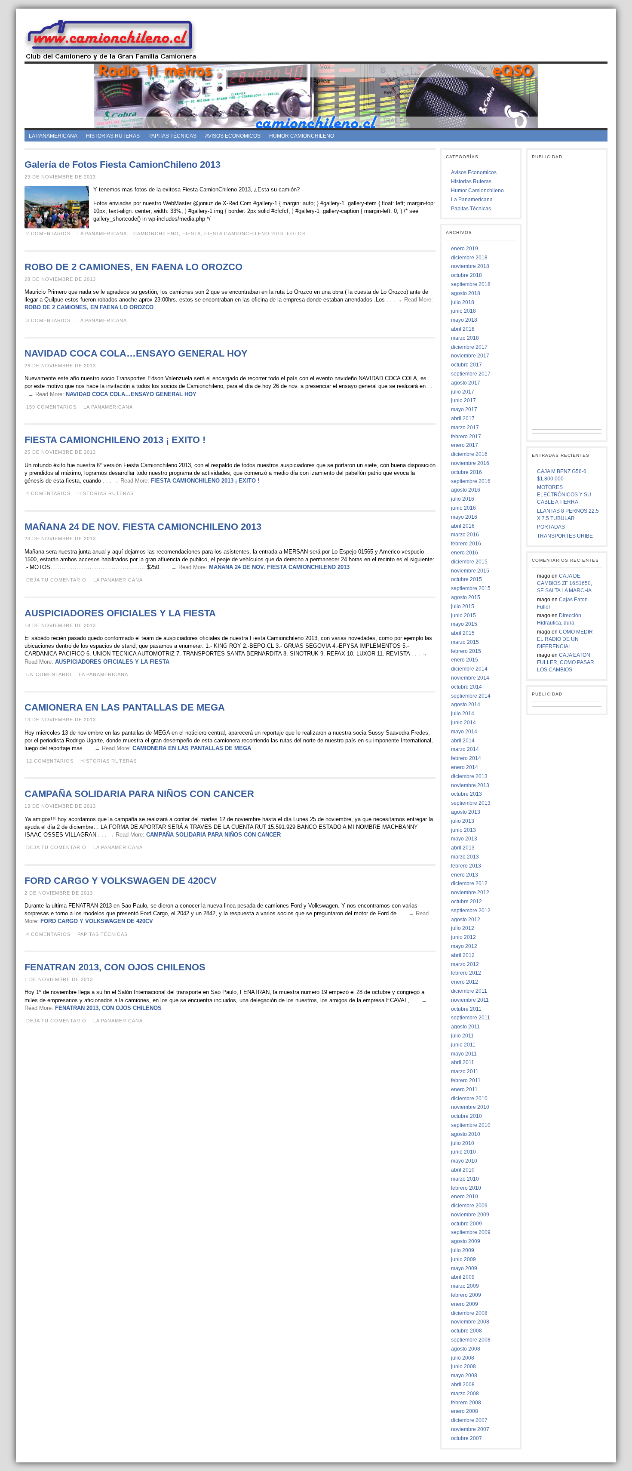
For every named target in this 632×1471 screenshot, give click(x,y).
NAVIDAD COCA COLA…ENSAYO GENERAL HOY (136, 353)
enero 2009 (464, 1304)
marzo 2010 (465, 1179)
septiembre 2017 (471, 374)
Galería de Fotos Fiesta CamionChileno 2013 (123, 164)
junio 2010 (463, 1152)
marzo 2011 (465, 1071)
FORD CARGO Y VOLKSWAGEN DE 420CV (121, 880)
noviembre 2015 (470, 571)
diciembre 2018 (469, 258)
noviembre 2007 (470, 1429)
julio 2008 (462, 1358)
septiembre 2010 (471, 1125)
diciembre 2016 (469, 454)
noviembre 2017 (470, 356)
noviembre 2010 (470, 1107)
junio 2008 (463, 1366)
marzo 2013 (465, 857)
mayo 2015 (464, 624)
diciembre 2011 (469, 991)
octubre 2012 (466, 902)
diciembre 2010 (469, 1099)
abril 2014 (463, 741)
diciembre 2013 (469, 776)
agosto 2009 (465, 1241)
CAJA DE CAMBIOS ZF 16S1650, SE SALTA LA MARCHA (564, 583)
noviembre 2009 (470, 1215)
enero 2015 (464, 660)
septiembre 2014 (471, 696)
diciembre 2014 (469, 669)
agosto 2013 (465, 812)
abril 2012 (463, 955)
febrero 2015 (466, 651)
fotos (296, 233)
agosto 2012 (465, 920)
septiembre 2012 (471, 911)
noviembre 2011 (470, 1000)
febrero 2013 (466, 866)
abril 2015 (463, 633)
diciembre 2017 (469, 347)
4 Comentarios (48, 493)
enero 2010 (464, 1197)
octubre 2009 (466, 1224)
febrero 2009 (466, 1295)
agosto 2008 (465, 1349)
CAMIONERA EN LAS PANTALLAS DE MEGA (125, 707)
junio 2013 (463, 830)
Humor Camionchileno (301, 136)
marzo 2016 (465, 535)
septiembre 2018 (471, 284)
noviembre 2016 (470, 463)
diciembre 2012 (469, 883)
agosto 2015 (465, 597)
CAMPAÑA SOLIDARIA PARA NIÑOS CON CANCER (139, 793)
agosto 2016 (465, 490)
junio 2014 (463, 723)
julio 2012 (462, 928)
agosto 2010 (465, 1134)
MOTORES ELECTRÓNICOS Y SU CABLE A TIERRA (564, 494)
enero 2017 (464, 445)
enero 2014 (464, 767)
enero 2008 (464, 1411)
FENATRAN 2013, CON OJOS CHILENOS (115, 967)
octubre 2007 (466, 1438)
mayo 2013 (464, 839)
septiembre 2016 (471, 481)
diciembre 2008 (469, 1313)
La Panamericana (53, 136)
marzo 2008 (465, 1394)
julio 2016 (462, 499)
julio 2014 (462, 714)
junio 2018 (463, 311)
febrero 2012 (466, 973)
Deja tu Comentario (56, 579)
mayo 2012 (464, 946)
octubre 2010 (466, 1116)
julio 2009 (462, 1250)
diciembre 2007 (469, 1420)
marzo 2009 (465, 1286)
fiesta (191, 233)
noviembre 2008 (470, 1322)
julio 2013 (462, 821)
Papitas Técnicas (172, 136)
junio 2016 (463, 508)
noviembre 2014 (470, 678)
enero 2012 (464, 982)
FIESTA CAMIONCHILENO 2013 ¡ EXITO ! (115, 439)
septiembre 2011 (470, 1018)
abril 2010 (463, 1170)
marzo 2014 (465, 749)
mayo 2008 (464, 1376)
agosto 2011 (465, 1027)
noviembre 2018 (470, 266)
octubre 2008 (466, 1331)
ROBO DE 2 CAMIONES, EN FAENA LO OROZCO (133, 267)
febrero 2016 (466, 544)
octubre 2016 (466, 472)
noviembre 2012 (470, 892)
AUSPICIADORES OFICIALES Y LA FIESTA (120, 613)
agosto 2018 (465, 293)
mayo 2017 (464, 409)
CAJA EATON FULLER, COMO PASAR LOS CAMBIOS (565, 662)
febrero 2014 (466, 758)
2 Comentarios (48, 233)
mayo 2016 (464, 517)
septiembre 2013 (471, 803)
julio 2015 (462, 606)
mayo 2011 (464, 1054)
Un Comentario (49, 674)
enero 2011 (464, 1089)
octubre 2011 (466, 1009)
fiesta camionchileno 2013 (243, 233)
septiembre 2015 (471, 588)
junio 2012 (463, 937)
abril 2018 (463, 329)
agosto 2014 (465, 705)
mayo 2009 (464, 1268)
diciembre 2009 (469, 1206)
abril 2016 (463, 526)
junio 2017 (463, 400)
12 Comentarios (50, 760)
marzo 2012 (465, 964)
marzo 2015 (465, 642)
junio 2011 (463, 1045)
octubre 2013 (466, 794)
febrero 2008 (466, 1403)
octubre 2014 (466, 687)
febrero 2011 (466, 1080)
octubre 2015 (466, 579)
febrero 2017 (466, 437)
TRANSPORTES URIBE (565, 536)
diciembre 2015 (469, 562)
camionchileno (156, 233)
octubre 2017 (466, 365)
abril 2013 (463, 848)
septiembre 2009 (471, 1232)
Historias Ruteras (113, 136)
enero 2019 (464, 249)
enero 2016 (464, 553)
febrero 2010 (466, 1188)
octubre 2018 (466, 275)
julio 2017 (462, 392)
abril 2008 (463, 1385)
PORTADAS (551, 527)
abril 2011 (462, 1062)
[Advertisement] (409, 38)
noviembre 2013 (470, 785)
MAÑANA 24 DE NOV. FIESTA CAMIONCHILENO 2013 (143, 526)
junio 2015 (463, 615)
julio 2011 (462, 1036)
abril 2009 (463, 1277)
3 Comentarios (48, 320)
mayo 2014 (464, 732)
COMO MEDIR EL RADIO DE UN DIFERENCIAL (565, 639)
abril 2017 (463, 418)
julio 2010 (462, 1143)
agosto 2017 (465, 383)
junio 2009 (463, 1259)
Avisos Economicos (233, 136)
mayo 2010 (464, 1161)
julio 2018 (462, 302)
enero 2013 (464, 875)
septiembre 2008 (471, 1340)
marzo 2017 (465, 428)
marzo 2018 (465, 338)
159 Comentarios (51, 406)
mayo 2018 (464, 320)
